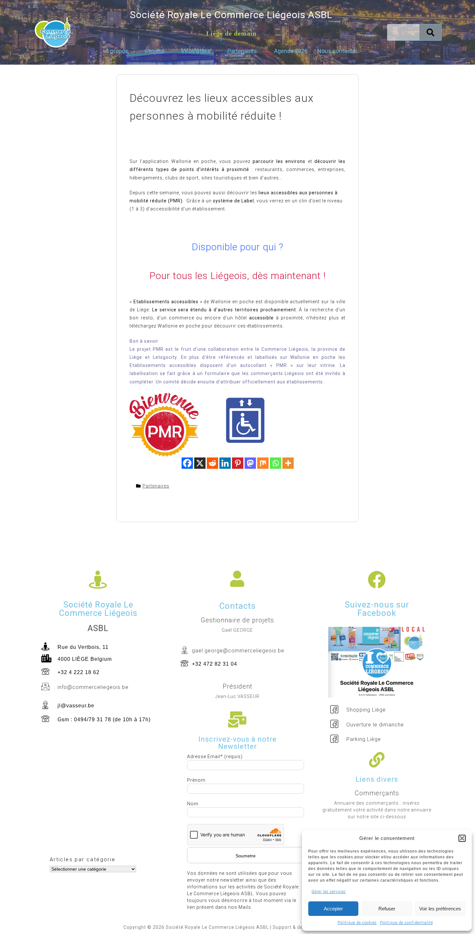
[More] (288, 463)
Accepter (333, 908)
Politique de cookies (357, 922)
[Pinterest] (237, 463)
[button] (462, 838)
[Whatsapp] (275, 463)
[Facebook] (187, 463)
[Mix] (263, 463)
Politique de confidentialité (406, 922)
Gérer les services (328, 891)
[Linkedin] (225, 463)
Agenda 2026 (291, 51)
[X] (200, 463)
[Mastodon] (250, 463)
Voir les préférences (440, 908)
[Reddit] (212, 463)
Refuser (386, 908)
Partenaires (242, 51)
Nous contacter (337, 51)
